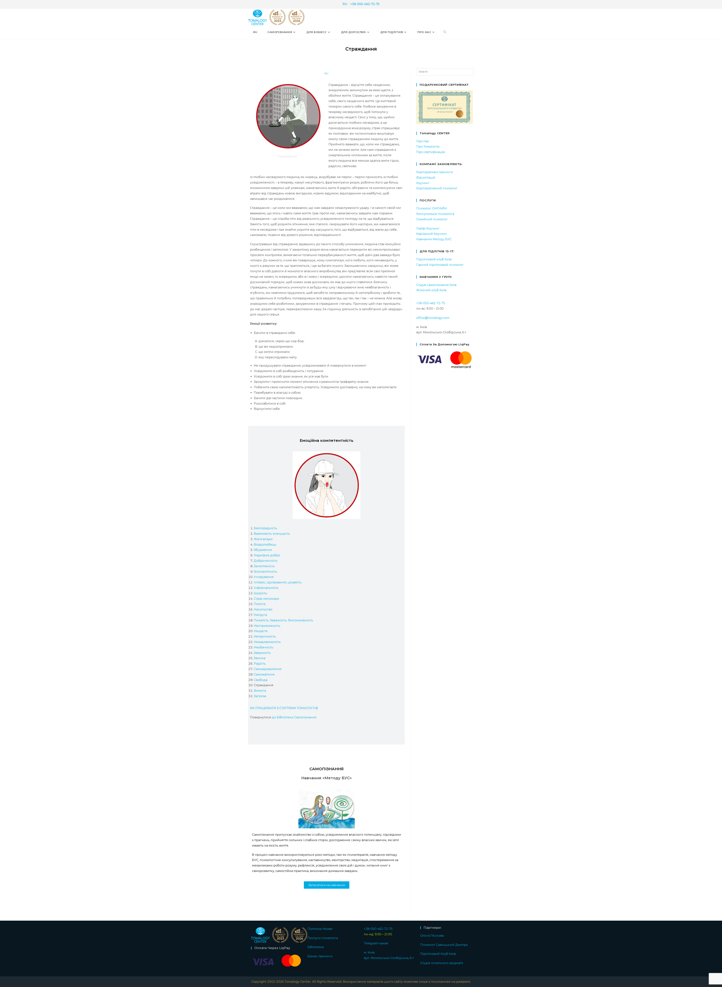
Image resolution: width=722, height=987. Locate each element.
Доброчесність (265, 560)
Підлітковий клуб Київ (434, 259)
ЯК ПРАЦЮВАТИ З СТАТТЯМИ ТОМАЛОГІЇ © (284, 708)
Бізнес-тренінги (320, 956)
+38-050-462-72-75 (364, 4)
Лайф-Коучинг (428, 228)
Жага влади (263, 539)
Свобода (260, 680)
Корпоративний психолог (436, 188)
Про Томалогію (428, 146)
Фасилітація (425, 177)
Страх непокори (266, 598)
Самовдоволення (267, 669)
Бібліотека (315, 947)
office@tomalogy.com (432, 318)
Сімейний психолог (432, 219)
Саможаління (264, 674)
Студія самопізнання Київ (436, 285)
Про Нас (422, 141)
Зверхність (262, 653)
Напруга (260, 615)
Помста (259, 604)
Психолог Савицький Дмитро (444, 945)
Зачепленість (264, 566)
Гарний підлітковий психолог (440, 265)
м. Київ (369, 952)
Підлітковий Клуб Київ (438, 954)
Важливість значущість (272, 533)
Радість (260, 663)
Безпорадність (265, 528)
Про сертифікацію (430, 152)
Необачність (263, 647)
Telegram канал (376, 943)
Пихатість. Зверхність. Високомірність (283, 620)
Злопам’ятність (265, 571)
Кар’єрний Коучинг (431, 234)
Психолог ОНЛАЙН (431, 208)
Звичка (259, 658)
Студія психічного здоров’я (441, 963)
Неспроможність (267, 626)
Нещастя (261, 631)
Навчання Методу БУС (434, 239)
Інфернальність (266, 588)
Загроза (260, 696)
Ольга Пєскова (432, 935)
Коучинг (423, 183)
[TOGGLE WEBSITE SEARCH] (445, 32)
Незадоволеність (267, 642)
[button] (326, 885)
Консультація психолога (435, 214)
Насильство (263, 609)
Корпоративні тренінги (434, 172)
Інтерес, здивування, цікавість (278, 582)
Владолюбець (265, 544)
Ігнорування (264, 577)
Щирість (260, 593)
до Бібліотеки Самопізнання (294, 717)
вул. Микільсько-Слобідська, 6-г (389, 958)
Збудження (263, 550)
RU (345, 4)
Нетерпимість (265, 636)
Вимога (260, 690)
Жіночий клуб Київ (431, 290)
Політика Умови (320, 929)
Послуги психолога (322, 938)
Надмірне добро (267, 555)
